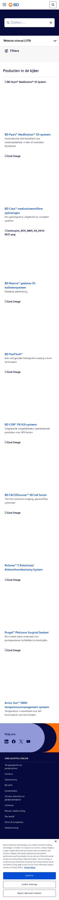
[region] (29, 869)
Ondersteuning (11, 828)
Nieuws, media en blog (15, 811)
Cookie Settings (29, 884)
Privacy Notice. (30, 868)
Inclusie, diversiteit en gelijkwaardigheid (15, 798)
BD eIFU (9, 785)
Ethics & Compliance (14, 822)
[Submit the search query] (8, 22)
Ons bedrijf (10, 817)
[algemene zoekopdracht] (53, 4)
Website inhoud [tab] (17, 40)
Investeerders (11, 791)
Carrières (9, 774)
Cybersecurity (11, 780)
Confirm (29, 876)
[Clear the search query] (50, 22)
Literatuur (9, 805)
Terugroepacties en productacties (13, 767)
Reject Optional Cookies (30, 893)
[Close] (56, 841)
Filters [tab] (14, 51)
